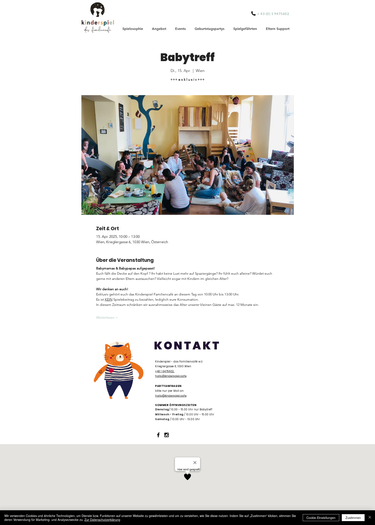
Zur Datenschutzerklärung (102, 519)
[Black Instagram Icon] (166, 435)
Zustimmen (353, 517)
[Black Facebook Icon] (158, 435)
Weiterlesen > (107, 317)
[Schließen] (369, 518)
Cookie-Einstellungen (321, 517)
